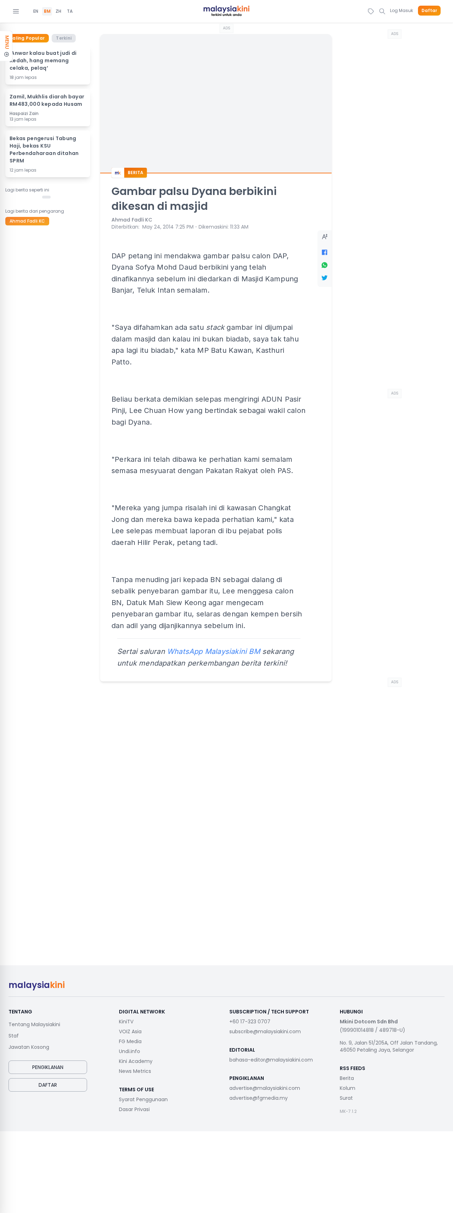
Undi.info (129, 1051)
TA (70, 11)
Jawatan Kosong (28, 1047)
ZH (58, 11)
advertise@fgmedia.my (258, 1098)
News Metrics (135, 1071)
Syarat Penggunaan (143, 1099)
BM (47, 11)
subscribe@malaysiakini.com (265, 1031)
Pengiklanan (47, 1067)
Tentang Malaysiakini (34, 1024)
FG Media (130, 1041)
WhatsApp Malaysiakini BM (213, 651)
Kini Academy (136, 1061)
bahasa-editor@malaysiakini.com (271, 1059)
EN (35, 11)
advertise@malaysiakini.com (264, 1088)
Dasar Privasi (134, 1109)
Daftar (429, 10)
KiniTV (126, 1021)
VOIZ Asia (130, 1031)
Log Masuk (401, 10)
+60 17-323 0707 (249, 1021)
